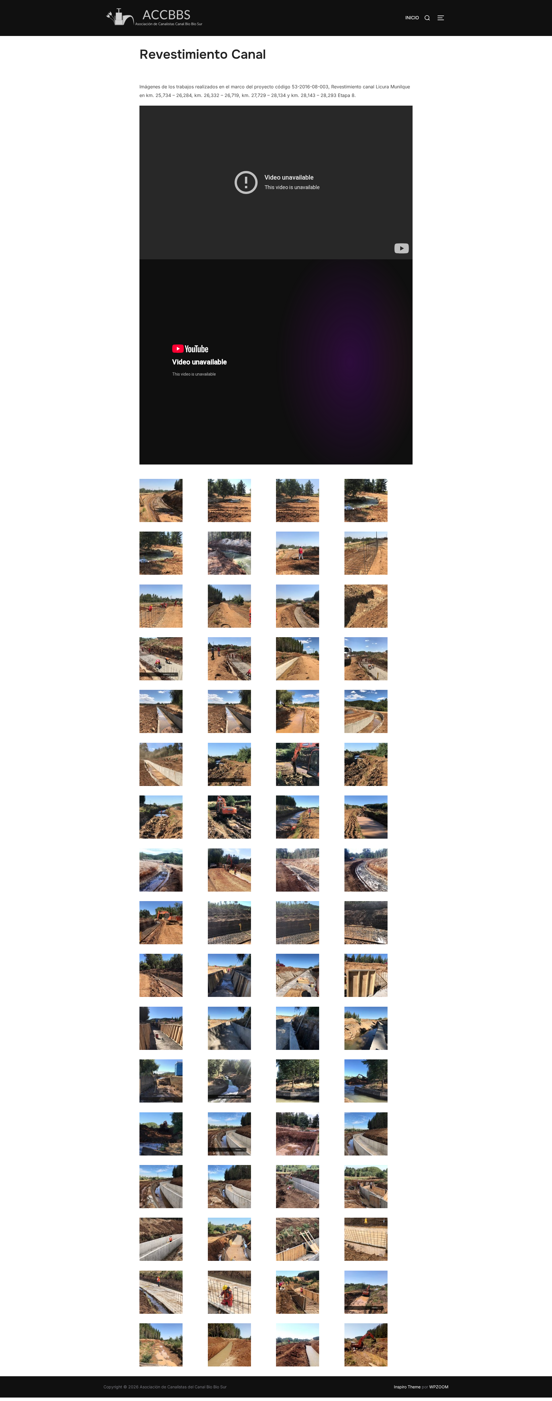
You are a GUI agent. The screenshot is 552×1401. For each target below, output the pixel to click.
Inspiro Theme (407, 1386)
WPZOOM (438, 1386)
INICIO (412, 18)
